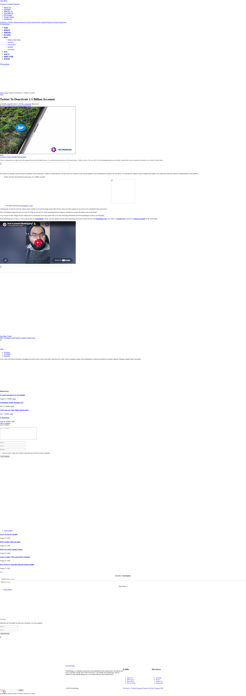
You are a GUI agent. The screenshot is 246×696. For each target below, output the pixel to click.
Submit (21, 690)
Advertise (7, 9)
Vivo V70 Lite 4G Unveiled (8, 534)
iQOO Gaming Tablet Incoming (10, 542)
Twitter (9, 336)
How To (7, 54)
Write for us (8, 11)
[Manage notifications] (4, 691)
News (6, 37)
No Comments (26, 104)
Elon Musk (3, 336)
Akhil (9, 104)
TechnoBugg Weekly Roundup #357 (12, 402)
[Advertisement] (57, 78)
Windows (7, 32)
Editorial (7, 35)
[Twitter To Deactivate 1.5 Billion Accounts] (38, 153)
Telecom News (12, 45)
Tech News (11, 42)
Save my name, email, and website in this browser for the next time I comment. (26, 453)
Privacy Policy (9, 17)
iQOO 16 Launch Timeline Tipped (11, 549)
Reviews (7, 59)
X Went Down (4, 418)
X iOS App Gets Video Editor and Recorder (14, 410)
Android (7, 30)
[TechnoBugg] (5, 24)
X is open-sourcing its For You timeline (12, 395)
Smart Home (8, 56)
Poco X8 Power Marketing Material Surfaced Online (17, 564)
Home (6, 28)
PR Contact (8, 15)
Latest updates (8, 530)
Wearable (10, 47)
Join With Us (8, 13)
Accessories (11, 49)
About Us (7, 7)
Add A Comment (5, 423)
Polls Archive (8, 589)
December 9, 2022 (27, 206)
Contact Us (8, 19)
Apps (5, 52)
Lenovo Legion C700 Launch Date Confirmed (15, 557)
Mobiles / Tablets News (14, 40)
